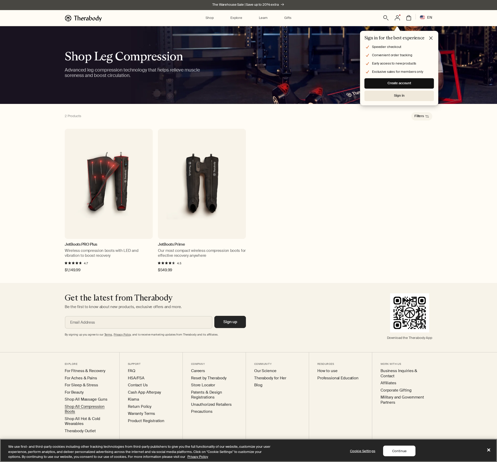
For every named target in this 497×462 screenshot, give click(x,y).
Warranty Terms (141, 413)
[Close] (488, 450)
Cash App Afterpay (144, 392)
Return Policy (139, 406)
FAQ (131, 370)
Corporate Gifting (396, 390)
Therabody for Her (270, 378)
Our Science (265, 370)
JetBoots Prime (171, 244)
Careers (198, 370)
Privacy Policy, (122, 334)
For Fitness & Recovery (85, 370)
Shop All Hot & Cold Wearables (82, 421)
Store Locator (203, 385)
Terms (108, 334)
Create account (399, 83)
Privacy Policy (197, 456)
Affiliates (388, 383)
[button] (209, 18)
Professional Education (338, 378)
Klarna (133, 399)
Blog (258, 385)
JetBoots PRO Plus (81, 244)
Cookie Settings (362, 451)
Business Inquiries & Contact (399, 373)
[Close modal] (431, 38)
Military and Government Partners (402, 400)
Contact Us (138, 385)
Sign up (230, 321)
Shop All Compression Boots (85, 409)
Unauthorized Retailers (211, 404)
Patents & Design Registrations (206, 395)
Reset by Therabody (208, 378)
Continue (399, 451)
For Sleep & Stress (81, 385)
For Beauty (74, 392)
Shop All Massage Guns (86, 399)
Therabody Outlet (80, 431)
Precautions (201, 411)
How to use (327, 370)
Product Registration (146, 420)
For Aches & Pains (81, 378)
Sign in (399, 95)
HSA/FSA (136, 378)
